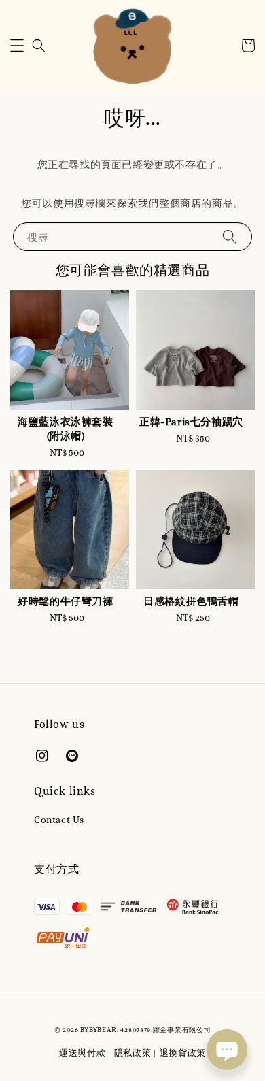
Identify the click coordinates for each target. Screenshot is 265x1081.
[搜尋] (229, 236)
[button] (17, 46)
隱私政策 (133, 1053)
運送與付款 (82, 1053)
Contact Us (59, 819)
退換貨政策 (183, 1053)
